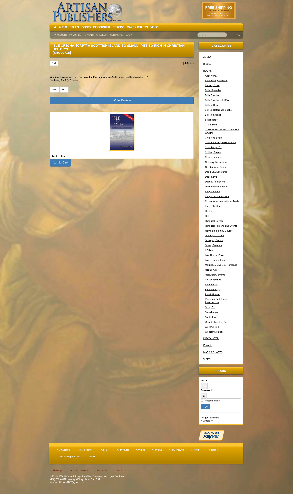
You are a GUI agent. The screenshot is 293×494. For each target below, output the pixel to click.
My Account (60, 35)
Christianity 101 (213, 147)
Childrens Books (213, 137)
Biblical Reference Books (218, 109)
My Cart (89, 35)
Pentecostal (211, 284)
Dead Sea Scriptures (216, 171)
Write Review (122, 100)
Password (206, 390)
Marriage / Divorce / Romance (221, 264)
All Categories (85, 450)
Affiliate (105, 450)
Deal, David (211, 176)
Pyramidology (212, 289)
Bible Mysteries (213, 90)
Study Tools (211, 317)
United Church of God (216, 322)
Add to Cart (60, 162)
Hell (207, 216)
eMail (204, 380)
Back (54, 63)
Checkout (102, 35)
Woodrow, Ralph (214, 331)
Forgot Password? (210, 417)
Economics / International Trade (222, 201)
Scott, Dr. (210, 307)
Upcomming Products (69, 456)
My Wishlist (75, 35)
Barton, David (212, 85)
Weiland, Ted (212, 326)
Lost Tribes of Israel (215, 260)
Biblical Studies (213, 114)
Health (208, 211)
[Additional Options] (221, 435)
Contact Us (116, 35)
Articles (141, 450)
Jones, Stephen (213, 245)
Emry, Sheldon (213, 206)
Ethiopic (207, 345)
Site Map (57, 470)
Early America (212, 191)
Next (54, 89)
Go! (238, 35)
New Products (177, 450)
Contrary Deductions (216, 162)
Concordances (213, 157)
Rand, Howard (212, 294)
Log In (129, 35)
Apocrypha (211, 75)
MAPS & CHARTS (212, 352)
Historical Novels (214, 220)
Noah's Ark (211, 269)
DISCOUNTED (211, 338)
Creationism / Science (216, 167)
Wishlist (92, 456)
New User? (207, 420)
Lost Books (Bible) (214, 255)
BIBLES (207, 63)
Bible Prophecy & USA (217, 100)
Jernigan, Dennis (214, 240)
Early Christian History (217, 196)
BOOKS (207, 70)
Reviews (157, 450)
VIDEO (207, 359)
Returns (196, 450)
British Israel (211, 119)
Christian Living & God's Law (220, 142)
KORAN (209, 250)
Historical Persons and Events (221, 225)
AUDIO (207, 57)
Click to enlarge (58, 156)
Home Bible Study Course (219, 230)
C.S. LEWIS (211, 124)
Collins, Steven (213, 152)
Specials (213, 450)
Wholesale (102, 470)
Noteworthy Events (215, 274)
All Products (122, 450)
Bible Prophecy (213, 95)
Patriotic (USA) (213, 279)
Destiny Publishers (215, 181)
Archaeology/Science (216, 80)
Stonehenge (211, 312)
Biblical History (213, 105)
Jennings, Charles (214, 235)
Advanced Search (79, 470)
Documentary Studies (216, 186)
